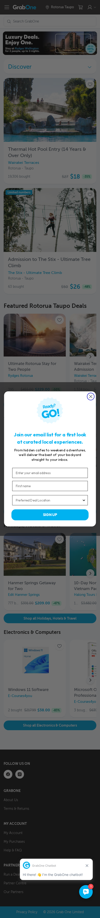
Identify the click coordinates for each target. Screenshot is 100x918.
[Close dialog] (90, 396)
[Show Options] (84, 500)
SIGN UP (50, 515)
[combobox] (49, 500)
